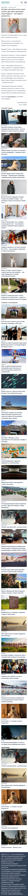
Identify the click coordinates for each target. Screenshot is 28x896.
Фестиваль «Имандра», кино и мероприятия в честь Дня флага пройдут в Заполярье (13, 439)
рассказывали (11, 96)
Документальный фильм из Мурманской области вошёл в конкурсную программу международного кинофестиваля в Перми (13, 548)
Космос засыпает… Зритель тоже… (11, 847)
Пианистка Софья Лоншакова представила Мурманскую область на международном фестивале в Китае (14, 345)
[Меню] (25, 2)
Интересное (4, 7)
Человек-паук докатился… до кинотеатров (14, 527)
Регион (3, 389)
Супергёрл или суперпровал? (9, 828)
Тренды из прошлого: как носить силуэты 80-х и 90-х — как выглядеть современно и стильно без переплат (13, 249)
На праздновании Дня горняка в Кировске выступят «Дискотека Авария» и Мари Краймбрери (13, 505)
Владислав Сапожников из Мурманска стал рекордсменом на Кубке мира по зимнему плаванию (12, 699)
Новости (3, 319)
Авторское (4, 525)
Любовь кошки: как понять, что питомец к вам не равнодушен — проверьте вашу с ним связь (13, 152)
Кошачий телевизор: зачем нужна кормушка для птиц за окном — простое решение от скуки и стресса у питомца (13, 129)
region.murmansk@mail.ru (15, 894)
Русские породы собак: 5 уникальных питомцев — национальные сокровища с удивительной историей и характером (13, 175)
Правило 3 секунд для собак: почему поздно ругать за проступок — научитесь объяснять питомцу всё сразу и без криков (14, 297)
